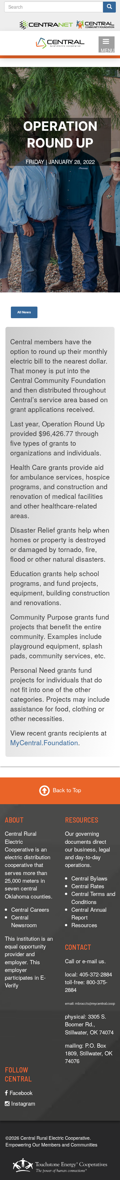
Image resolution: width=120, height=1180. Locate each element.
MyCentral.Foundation (44, 742)
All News (24, 312)
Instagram (22, 1103)
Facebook (20, 1093)
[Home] (60, 42)
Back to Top (67, 790)
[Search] (109, 7)
